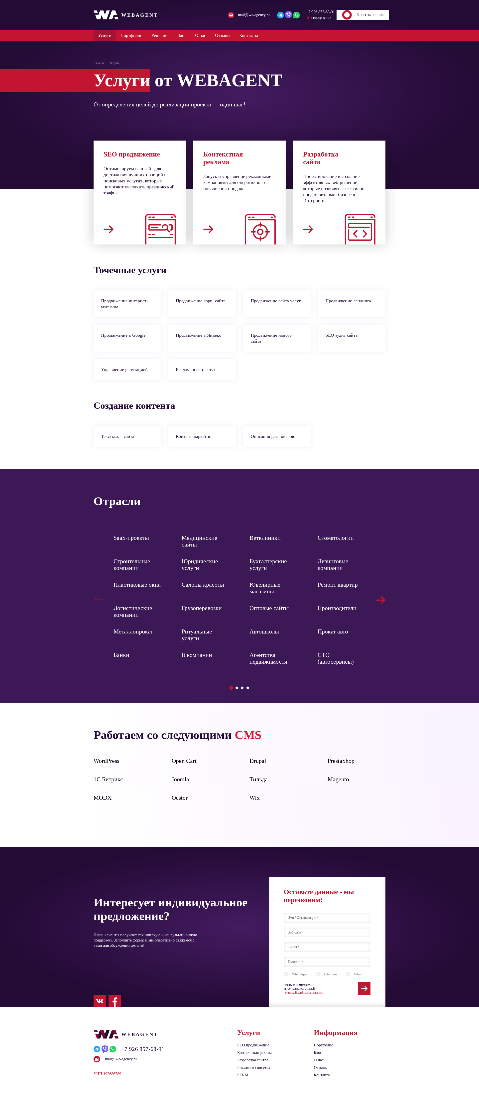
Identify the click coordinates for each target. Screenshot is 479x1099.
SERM (242, 1075)
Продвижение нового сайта (271, 338)
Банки (121, 655)
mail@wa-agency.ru (121, 1059)
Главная (99, 63)
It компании (197, 655)
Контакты (248, 35)
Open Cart (184, 761)
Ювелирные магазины (264, 588)
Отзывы (222, 35)
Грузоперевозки (202, 608)
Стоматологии (336, 538)
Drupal (257, 761)
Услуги (105, 35)
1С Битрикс (108, 779)
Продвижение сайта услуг (276, 300)
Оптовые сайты (269, 608)
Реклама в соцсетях (253, 1067)
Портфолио (131, 35)
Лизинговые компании (333, 564)
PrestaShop (341, 761)
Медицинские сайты (199, 541)
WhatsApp (299, 974)
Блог (181, 35)
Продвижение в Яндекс (198, 335)
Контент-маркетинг (194, 436)
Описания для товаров (272, 436)
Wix (254, 797)
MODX (103, 797)
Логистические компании (133, 611)
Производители (337, 608)
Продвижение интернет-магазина (124, 303)
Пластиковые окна (137, 584)
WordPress (106, 761)
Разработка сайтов (252, 1060)
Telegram (330, 974)
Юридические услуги (200, 564)
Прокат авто (333, 631)
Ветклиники (265, 538)
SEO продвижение (253, 1045)
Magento (338, 779)
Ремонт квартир (338, 584)
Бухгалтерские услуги (268, 564)
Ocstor (180, 797)
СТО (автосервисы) (336, 658)
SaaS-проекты (131, 538)
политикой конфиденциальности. (304, 992)
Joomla (180, 779)
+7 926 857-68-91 (142, 1049)
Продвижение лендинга (348, 300)
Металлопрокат (133, 631)
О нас (200, 35)
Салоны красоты (203, 584)
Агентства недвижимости (268, 658)
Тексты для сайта (117, 436)
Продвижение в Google (123, 335)
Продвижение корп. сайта (201, 300)
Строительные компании (132, 564)
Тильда (258, 779)
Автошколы (264, 631)
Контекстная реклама (255, 1052)
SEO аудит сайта (342, 335)
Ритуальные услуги (197, 634)
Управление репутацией (124, 369)
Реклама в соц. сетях (196, 369)
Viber (357, 974)
